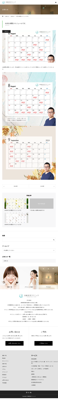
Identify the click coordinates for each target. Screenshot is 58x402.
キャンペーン (5, 361)
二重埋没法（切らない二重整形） (39, 377)
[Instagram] (26, 392)
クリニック (5, 372)
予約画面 (4, 382)
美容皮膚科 (34, 359)
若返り (32, 371)
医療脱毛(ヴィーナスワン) (37, 379)
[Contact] (29, 392)
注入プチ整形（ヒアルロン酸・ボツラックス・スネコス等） (44, 362)
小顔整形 (33, 385)
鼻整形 (32, 374)
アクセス (4, 377)
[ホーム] (2, 16)
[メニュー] (55, 2)
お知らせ (6, 31)
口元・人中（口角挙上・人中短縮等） (40, 368)
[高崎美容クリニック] (9, 2)
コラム (3, 369)
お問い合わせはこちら (14, 343)
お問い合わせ (5, 380)
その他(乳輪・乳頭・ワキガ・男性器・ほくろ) (42, 366)
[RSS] (31, 392)
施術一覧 (4, 355)
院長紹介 (4, 374)
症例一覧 (4, 363)
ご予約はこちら (43, 343)
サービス (34, 355)
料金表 (3, 358)
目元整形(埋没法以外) (36, 382)
